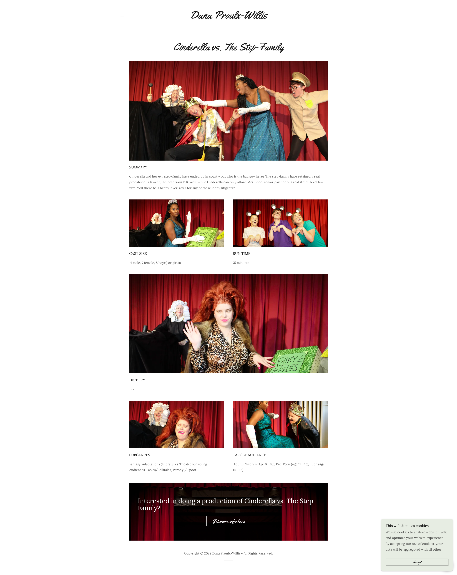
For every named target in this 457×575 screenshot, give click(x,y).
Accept (417, 562)
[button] (122, 15)
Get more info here (228, 521)
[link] (228, 15)
